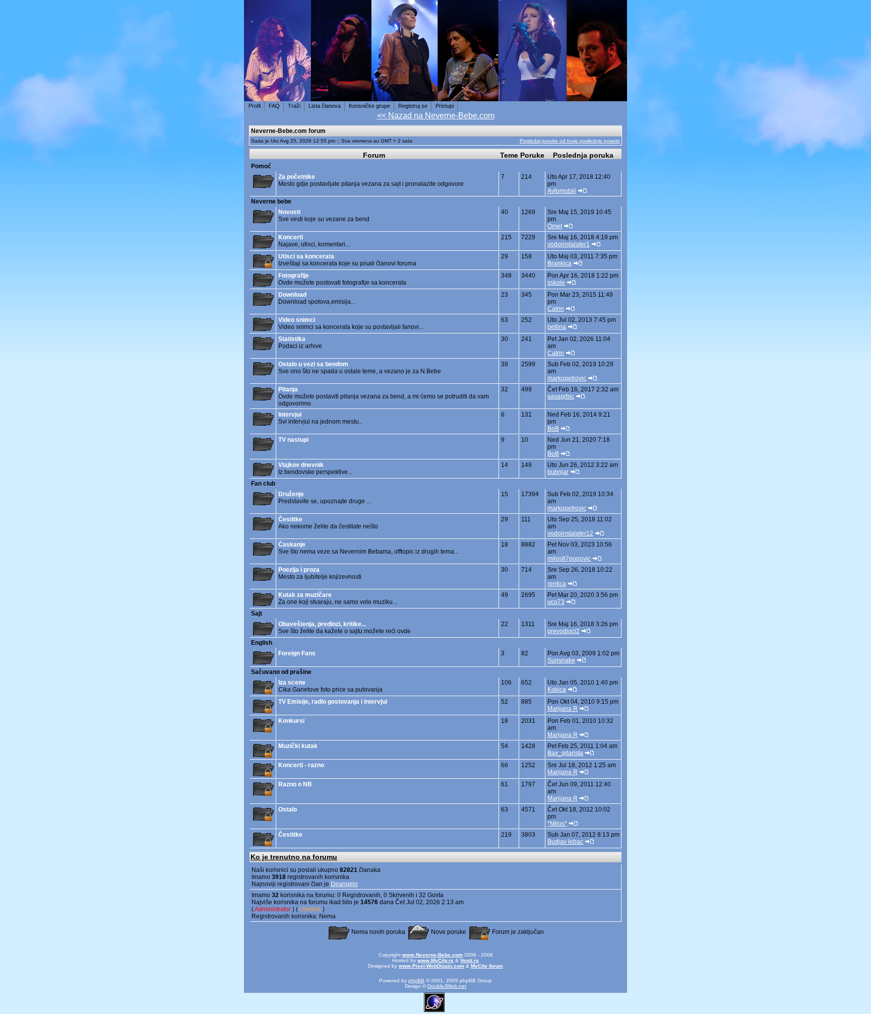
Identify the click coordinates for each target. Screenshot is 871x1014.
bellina (556, 326)
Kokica (556, 689)
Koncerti (290, 237)
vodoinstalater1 (568, 244)
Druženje (291, 494)
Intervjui (289, 414)
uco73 (556, 601)
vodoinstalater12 (570, 533)
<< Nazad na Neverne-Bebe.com (435, 115)
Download (292, 294)
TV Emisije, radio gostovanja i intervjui (332, 701)
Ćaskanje (291, 544)
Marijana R (562, 708)
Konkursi (291, 720)
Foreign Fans (297, 653)
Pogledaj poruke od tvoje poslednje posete (570, 141)
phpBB (416, 980)
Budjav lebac (565, 841)
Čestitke (290, 519)
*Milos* (557, 823)
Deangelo (344, 884)
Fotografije (293, 275)
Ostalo (287, 809)
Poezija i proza (299, 569)
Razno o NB (295, 784)
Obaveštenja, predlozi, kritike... (322, 624)
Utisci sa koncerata (306, 256)
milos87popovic (569, 558)
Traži (294, 106)
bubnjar (558, 472)
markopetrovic (566, 378)
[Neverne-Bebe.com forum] (435, 96)
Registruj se (412, 106)
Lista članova (324, 106)
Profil (254, 106)
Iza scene (291, 682)
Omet (554, 226)
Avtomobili (561, 190)
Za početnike (296, 176)
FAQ (274, 106)
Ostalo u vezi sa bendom (313, 364)
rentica (556, 583)
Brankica (559, 263)
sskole (556, 282)
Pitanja (288, 389)
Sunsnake (561, 660)
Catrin (555, 308)
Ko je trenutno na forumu (294, 857)
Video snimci (296, 319)
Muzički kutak (298, 746)
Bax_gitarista (565, 753)
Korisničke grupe (369, 106)
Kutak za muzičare (305, 594)
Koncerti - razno (301, 765)
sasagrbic (560, 396)
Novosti (289, 212)
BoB (553, 428)
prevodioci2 (563, 631)
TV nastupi (293, 439)
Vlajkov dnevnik (301, 464)
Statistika (291, 339)
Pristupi (445, 106)
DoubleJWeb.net (446, 986)
